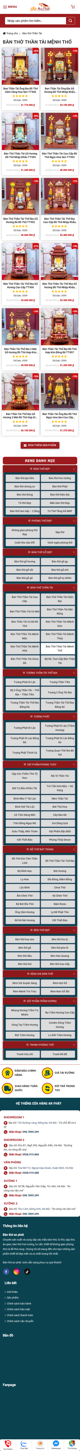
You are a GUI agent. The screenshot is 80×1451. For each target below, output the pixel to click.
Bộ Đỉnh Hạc (24, 871)
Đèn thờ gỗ (24, 947)
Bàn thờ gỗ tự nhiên (59, 577)
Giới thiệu (12, 1291)
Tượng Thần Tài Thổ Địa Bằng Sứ (60, 704)
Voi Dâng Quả (60, 823)
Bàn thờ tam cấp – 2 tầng (24, 511)
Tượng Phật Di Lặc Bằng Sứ (60, 740)
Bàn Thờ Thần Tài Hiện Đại (59, 599)
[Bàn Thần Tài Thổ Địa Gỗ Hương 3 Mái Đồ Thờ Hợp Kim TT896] (20, 391)
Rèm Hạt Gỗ (60, 983)
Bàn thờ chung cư (25, 486)
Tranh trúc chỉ (25, 1054)
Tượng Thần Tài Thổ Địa (41, 672)
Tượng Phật (42, 716)
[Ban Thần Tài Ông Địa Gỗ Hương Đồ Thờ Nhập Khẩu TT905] (59, 66)
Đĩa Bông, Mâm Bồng (60, 879)
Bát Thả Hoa (59, 806)
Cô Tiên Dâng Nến (24, 814)
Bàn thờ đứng (25, 494)
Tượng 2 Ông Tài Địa (60, 692)
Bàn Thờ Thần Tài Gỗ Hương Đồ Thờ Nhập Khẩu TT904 (20, 155)
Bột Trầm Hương (24, 1035)
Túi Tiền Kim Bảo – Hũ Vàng (60, 788)
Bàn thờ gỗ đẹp (41, 552)
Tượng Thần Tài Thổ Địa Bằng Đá (24, 704)
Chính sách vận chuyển (20, 1321)
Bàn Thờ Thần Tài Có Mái (24, 611)
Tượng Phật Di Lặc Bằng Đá (24, 740)
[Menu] (10, 6)
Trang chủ (12, 33)
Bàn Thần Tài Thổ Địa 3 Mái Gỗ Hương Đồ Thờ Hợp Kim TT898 (20, 351)
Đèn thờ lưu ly (60, 939)
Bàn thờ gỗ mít (59, 569)
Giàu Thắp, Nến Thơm (25, 831)
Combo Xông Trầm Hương (60, 1024)
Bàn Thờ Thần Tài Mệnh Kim (60, 623)
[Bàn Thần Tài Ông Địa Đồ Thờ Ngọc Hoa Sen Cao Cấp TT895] (59, 391)
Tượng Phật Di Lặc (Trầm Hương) (60, 727)
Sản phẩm (13, 1297)
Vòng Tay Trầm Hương (25, 1024)
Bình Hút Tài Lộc (24, 806)
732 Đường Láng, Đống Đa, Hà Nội (37, 1122)
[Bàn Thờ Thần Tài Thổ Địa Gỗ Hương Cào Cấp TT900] (20, 261)
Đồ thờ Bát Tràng (42, 849)
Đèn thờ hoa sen (24, 939)
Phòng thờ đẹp (42, 520)
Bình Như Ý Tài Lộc (25, 798)
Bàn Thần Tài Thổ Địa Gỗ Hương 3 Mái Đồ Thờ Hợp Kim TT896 (20, 416)
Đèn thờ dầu (25, 955)
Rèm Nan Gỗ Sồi (59, 991)
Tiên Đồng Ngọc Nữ (24, 823)
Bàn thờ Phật (60, 486)
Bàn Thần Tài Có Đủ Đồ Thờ (24, 623)
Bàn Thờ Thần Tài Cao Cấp (25, 599)
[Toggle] (75, 469)
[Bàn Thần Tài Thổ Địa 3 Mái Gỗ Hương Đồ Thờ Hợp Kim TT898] (20, 326)
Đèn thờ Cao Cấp (60, 964)
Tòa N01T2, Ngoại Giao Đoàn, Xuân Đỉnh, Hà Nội (45, 1167)
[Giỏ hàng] (73, 7)
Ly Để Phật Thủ (60, 912)
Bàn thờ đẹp (41, 468)
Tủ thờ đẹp (24, 502)
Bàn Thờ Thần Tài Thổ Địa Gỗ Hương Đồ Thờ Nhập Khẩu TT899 (59, 285)
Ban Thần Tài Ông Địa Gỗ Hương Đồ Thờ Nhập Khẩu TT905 (59, 90)
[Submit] (70, 20)
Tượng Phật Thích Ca (24, 752)
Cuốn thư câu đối (25, 542)
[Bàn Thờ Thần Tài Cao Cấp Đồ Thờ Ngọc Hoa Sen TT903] (59, 131)
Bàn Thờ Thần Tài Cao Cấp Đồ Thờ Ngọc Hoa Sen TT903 (59, 155)
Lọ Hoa (24, 879)
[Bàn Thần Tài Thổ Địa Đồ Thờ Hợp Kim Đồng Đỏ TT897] (59, 326)
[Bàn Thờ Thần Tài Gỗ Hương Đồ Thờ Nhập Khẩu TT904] (20, 131)
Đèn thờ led (24, 964)
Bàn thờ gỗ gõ (25, 577)
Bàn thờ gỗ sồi (24, 569)
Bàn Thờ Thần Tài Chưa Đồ (25, 660)
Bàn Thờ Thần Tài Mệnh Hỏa (25, 648)
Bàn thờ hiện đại (60, 494)
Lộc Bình (25, 887)
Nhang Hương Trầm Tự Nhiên (24, 1012)
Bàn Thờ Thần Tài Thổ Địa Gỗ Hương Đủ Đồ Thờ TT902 (20, 220)
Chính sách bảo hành (19, 1303)
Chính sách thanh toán (20, 1315)
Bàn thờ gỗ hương (24, 561)
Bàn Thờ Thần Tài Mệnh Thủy (60, 636)
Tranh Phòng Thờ (42, 1044)
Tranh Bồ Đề (60, 1054)
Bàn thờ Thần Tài (32, 33)
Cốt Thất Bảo (24, 839)
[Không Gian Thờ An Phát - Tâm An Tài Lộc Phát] (40, 7)
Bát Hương (60, 871)
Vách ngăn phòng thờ (59, 542)
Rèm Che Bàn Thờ (42, 973)
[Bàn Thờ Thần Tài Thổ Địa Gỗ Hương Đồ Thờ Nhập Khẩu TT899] (59, 261)
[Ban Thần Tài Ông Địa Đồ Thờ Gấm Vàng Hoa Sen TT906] (20, 66)
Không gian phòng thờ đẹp (25, 532)
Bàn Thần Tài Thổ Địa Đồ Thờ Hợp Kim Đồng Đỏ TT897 (59, 351)
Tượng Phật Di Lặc (25, 682)
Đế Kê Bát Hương (25, 920)
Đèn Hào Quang (60, 955)
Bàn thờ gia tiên (24, 478)
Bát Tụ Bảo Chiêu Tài (24, 788)
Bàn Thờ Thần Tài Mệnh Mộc (25, 636)
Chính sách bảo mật (18, 1309)
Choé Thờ (59, 887)
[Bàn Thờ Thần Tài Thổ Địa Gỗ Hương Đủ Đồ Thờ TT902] (20, 196)
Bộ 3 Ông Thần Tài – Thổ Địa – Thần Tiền (24, 692)
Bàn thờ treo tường (60, 478)
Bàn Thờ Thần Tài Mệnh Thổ (60, 648)
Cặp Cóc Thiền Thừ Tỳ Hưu (25, 775)
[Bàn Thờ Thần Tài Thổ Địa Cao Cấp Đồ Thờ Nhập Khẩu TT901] (59, 196)
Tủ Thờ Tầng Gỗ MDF (59, 511)
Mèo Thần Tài (60, 798)
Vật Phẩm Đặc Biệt (60, 831)
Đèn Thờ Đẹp (42, 930)
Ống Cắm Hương (24, 912)
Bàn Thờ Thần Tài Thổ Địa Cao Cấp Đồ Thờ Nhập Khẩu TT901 (59, 220)
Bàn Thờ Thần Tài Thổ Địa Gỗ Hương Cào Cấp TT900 (20, 285)
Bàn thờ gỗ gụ (60, 561)
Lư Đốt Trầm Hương (59, 1035)
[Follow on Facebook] (6, 1272)
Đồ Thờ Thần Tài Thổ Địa (59, 860)
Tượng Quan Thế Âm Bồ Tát (60, 752)
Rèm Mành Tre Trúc (24, 991)
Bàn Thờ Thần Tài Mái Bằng (60, 611)
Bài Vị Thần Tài (60, 775)
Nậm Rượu (60, 903)
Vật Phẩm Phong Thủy (41, 764)
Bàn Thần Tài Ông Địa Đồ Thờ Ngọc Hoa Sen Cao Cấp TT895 (59, 416)
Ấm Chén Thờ (25, 895)
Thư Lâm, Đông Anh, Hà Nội (34, 1208)
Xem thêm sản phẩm (42, 445)
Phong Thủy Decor (60, 839)
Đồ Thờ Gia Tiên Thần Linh (25, 860)
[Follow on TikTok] (27, 1272)
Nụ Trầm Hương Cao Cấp (59, 1012)
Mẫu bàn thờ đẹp (60, 502)
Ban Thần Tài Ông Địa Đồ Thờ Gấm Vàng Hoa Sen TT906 (20, 90)
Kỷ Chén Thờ (59, 895)
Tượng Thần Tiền (60, 682)
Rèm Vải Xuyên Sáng (24, 983)
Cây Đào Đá (60, 814)
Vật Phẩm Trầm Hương (42, 1001)
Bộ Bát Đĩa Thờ (24, 903)
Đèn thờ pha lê (59, 947)
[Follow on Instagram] (17, 1272)
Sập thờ (59, 532)
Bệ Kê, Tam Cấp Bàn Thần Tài (60, 660)
